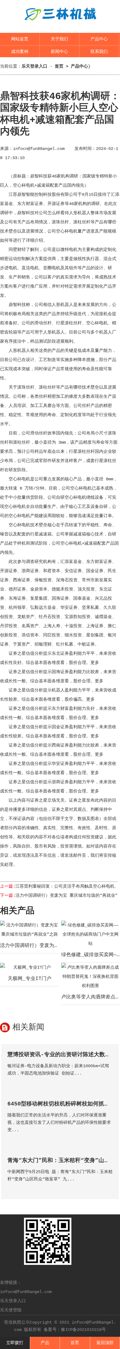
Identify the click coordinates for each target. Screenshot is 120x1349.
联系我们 (99, 51)
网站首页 (19, 39)
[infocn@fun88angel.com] (60, 25)
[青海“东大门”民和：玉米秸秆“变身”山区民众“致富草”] (107, 1188)
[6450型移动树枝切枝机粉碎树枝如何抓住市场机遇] (107, 1139)
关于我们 (59, 39)
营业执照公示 (17, 1322)
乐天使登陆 (11, 1310)
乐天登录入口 (13, 1301)
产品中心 (99, 39)
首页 (59, 66)
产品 (45, 1342)
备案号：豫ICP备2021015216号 (75, 1329)
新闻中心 (59, 51)
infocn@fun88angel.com (39, 148)
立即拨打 (14, 1342)
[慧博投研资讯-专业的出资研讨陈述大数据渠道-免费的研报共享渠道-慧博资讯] (107, 1082)
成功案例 (19, 51)
